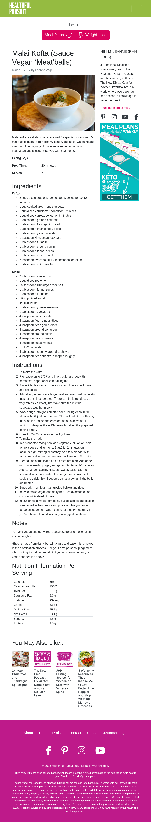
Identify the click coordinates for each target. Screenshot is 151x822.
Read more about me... (115, 107)
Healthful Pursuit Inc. (65, 765)
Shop (91, 733)
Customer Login (114, 733)
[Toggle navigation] (136, 8)
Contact (75, 733)
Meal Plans (55, 35)
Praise (57, 733)
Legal (85, 765)
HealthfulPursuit (20, 8)
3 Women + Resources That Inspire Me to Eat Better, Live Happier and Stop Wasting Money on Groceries (86, 688)
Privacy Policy (100, 765)
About (28, 733)
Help (42, 733)
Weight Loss (95, 35)
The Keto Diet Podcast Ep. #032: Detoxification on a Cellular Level (42, 683)
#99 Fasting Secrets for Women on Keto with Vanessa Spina (64, 681)
